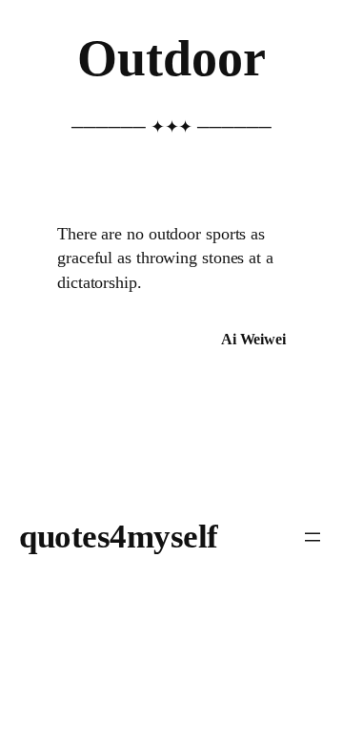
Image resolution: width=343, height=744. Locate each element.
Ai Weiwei (253, 339)
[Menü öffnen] (312, 537)
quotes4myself (118, 536)
